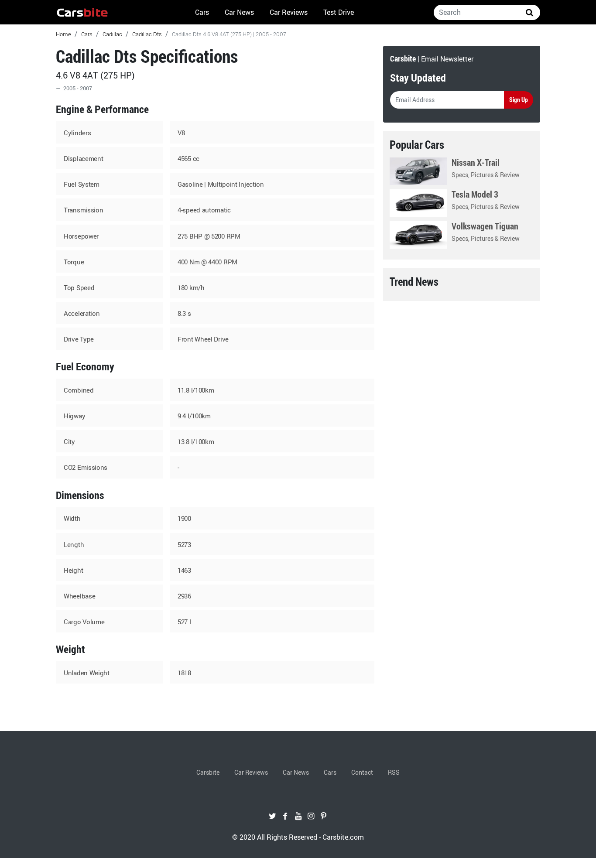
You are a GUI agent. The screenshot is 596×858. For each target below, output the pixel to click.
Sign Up (518, 100)
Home (63, 34)
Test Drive (338, 12)
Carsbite (207, 772)
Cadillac (112, 34)
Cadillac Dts (147, 34)
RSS (394, 772)
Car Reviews (289, 12)
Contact (362, 772)
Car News (239, 12)
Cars (202, 12)
